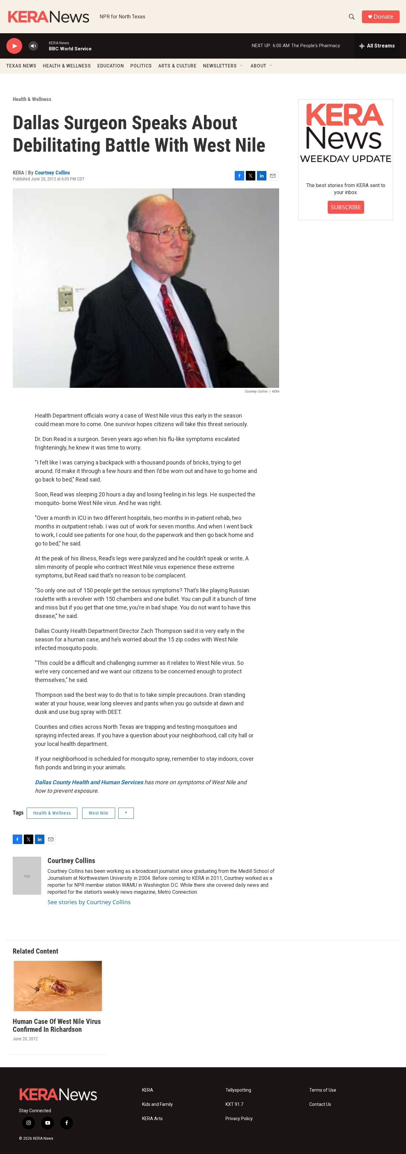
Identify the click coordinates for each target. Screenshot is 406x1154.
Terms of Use (322, 1090)
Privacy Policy (239, 1118)
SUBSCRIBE (346, 207)
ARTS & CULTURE (177, 65)
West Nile (98, 813)
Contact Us (320, 1104)
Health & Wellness (32, 99)
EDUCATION (110, 65)
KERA (147, 1090)
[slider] (43, 45)
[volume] (33, 46)
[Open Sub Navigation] (241, 65)
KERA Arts (152, 1118)
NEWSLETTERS (220, 65)
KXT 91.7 (234, 1104)
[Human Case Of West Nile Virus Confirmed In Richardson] (58, 986)
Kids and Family (157, 1104)
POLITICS (141, 65)
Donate (383, 16)
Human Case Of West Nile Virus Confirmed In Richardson (57, 1025)
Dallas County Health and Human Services (89, 782)
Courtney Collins (52, 172)
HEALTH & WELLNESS (67, 65)
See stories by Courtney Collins (89, 902)
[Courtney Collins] (27, 876)
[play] (14, 46)
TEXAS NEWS (21, 65)
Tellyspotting (238, 1090)
